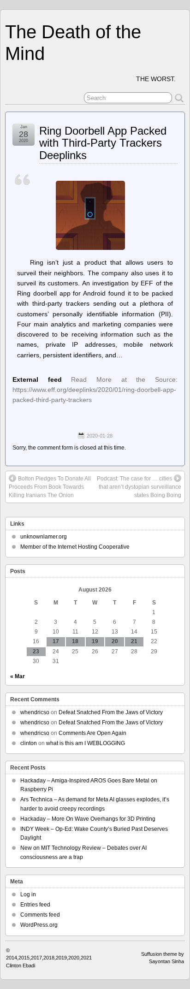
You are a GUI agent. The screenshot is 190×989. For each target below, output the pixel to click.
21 (134, 641)
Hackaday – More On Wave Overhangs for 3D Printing (87, 819)
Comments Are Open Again (92, 733)
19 (95, 641)
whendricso (34, 712)
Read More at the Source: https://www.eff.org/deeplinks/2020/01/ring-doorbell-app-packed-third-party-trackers (95, 390)
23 (36, 651)
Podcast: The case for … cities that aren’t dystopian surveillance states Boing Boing (139, 486)
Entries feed (35, 904)
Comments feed (40, 915)
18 (75, 641)
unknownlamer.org (43, 536)
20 (115, 641)
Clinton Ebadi (20, 965)
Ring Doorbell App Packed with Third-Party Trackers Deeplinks (102, 142)
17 (56, 641)
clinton (28, 743)
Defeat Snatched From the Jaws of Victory (111, 712)
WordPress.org (39, 925)
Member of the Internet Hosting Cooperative (75, 547)
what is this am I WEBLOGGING (85, 743)
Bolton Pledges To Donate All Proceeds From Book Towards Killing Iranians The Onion (50, 486)
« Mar (17, 676)
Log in (28, 894)
